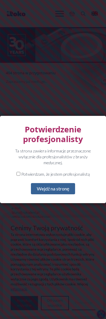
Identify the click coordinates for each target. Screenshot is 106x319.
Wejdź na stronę (53, 188)
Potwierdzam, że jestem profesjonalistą (55, 174)
